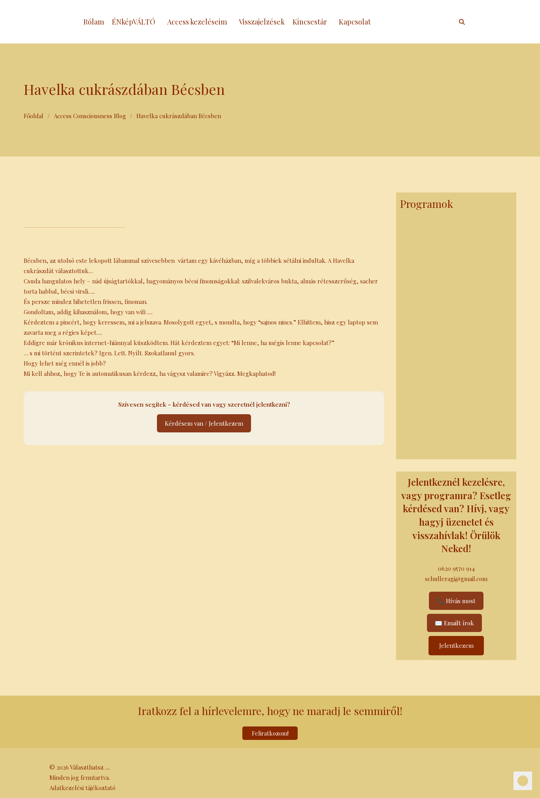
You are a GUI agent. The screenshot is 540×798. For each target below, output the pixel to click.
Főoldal (33, 116)
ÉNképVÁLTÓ (133, 21)
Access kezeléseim (197, 21)
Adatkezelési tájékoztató (82, 788)
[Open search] (462, 22)
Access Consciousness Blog (90, 116)
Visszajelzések (262, 21)
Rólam (93, 21)
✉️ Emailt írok (454, 623)
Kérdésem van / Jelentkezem (204, 423)
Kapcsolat (355, 21)
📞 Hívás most (456, 601)
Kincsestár (310, 21)
